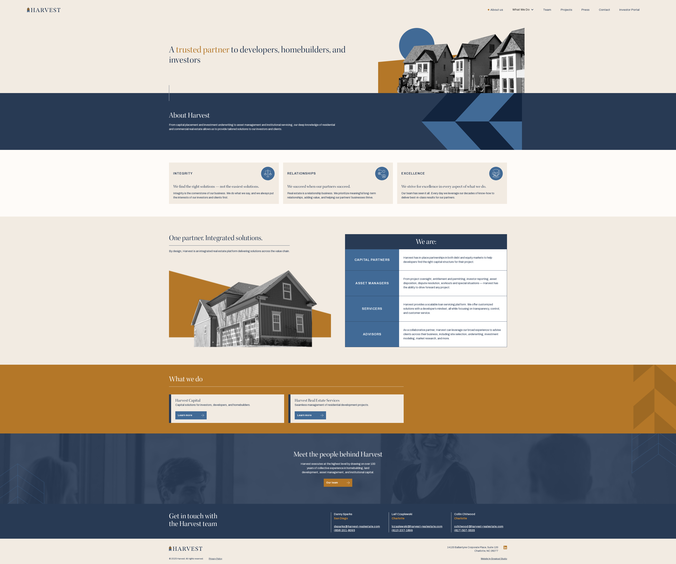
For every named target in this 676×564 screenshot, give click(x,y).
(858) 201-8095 (344, 530)
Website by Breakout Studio (494, 558)
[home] (43, 9)
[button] (523, 9)
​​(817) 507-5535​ (464, 530)
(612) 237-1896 (402, 530)
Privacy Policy (215, 558)
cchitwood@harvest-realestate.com (478, 526)
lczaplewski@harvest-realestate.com (417, 526)
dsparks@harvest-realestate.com (357, 526)
